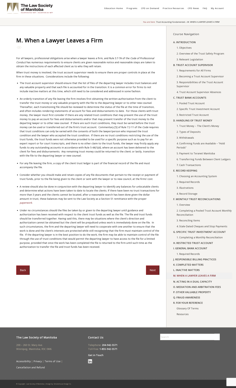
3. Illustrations (185, 187)
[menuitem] (114, 8)
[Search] (227, 8)
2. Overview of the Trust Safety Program (200, 53)
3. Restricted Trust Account (193, 114)
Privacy (37, 361)
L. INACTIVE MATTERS (186, 270)
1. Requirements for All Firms (194, 70)
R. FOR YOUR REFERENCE (188, 302)
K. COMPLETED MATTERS (188, 264)
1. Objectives (184, 47)
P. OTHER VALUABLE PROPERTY (192, 292)
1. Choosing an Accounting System (197, 176)
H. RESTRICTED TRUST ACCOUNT (193, 243)
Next (153, 270)
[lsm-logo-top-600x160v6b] (33, 8)
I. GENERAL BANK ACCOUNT (190, 248)
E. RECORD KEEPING (185, 170)
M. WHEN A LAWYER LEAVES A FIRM (194, 275)
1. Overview (183, 204)
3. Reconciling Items (188, 220)
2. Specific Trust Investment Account (198, 109)
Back (23, 270)
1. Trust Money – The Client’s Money (198, 126)
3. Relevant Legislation (190, 59)
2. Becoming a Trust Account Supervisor (200, 76)
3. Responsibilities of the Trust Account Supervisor (200, 84)
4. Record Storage (187, 193)
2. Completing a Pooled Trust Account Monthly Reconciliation (204, 212)
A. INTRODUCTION (184, 42)
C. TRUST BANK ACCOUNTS (189, 97)
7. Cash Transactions (189, 165)
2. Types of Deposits (189, 131)
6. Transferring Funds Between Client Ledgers (204, 159)
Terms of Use (53, 361)
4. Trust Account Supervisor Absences (199, 92)
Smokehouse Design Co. (62, 384)
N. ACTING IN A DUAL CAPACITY (192, 281)
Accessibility (23, 361)
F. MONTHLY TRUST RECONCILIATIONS (196, 199)
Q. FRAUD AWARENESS (186, 297)
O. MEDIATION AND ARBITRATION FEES (197, 287)
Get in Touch (95, 355)
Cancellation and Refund (30, 367)
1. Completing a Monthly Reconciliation (200, 237)
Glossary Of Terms (188, 308)
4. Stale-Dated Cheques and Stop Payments (202, 226)
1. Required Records (188, 254)
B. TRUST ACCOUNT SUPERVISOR (193, 65)
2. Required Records (188, 182)
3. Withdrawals (185, 137)
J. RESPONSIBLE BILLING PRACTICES (194, 259)
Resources (183, 314)
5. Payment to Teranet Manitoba (196, 153)
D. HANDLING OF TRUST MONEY (192, 120)
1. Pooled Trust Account (191, 103)
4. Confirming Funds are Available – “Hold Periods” (201, 145)
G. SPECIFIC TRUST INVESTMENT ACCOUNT (199, 232)
